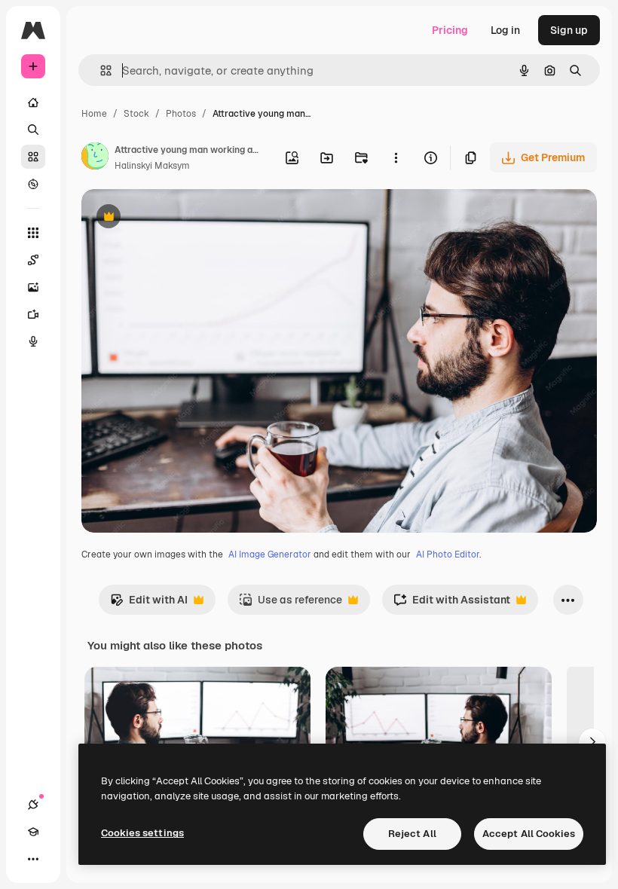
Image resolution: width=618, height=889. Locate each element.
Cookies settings (142, 832)
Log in (505, 30)
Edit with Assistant (451, 604)
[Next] (592, 742)
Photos (181, 114)
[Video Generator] (33, 314)
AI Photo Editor (447, 554)
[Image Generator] (33, 287)
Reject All (412, 833)
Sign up (569, 30)
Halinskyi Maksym (152, 166)
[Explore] (33, 184)
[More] (33, 859)
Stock (136, 114)
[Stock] (33, 157)
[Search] (33, 130)
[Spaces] (33, 260)
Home (94, 114)
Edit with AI (149, 604)
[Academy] (33, 832)
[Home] (33, 102)
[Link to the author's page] (95, 158)
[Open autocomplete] (100, 70)
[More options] (396, 157)
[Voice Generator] (33, 341)
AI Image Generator (269, 554)
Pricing (450, 30)
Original (178, 218)
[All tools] (33, 233)
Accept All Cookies (528, 833)
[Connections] (33, 805)
